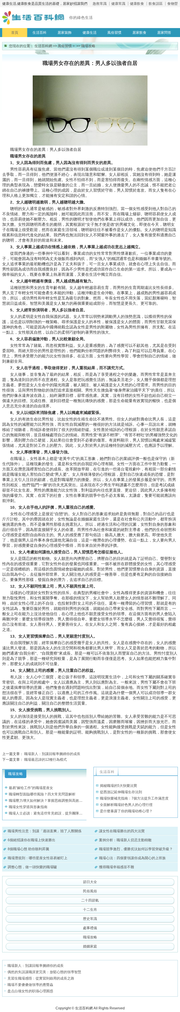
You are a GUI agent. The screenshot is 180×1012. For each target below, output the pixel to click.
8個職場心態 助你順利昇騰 (28, 849)
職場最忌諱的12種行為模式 (45, 759)
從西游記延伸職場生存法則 (121, 792)
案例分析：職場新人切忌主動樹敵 (125, 840)
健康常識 (118, 3)
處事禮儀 (90, 928)
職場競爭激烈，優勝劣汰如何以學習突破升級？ (136, 849)
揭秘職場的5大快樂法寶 (118, 786)
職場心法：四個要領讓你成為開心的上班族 (132, 858)
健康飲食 (137, 3)
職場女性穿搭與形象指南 (28, 807)
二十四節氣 (90, 900)
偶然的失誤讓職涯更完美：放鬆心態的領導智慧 (44, 972)
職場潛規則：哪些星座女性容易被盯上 (37, 858)
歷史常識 (90, 919)
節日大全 (90, 882)
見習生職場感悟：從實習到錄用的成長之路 (40, 978)
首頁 (14, 32)
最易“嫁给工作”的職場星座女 (31, 788)
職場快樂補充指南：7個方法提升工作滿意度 (134, 798)
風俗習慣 (114, 32)
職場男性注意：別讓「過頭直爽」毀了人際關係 (44, 831)
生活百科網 (43, 46)
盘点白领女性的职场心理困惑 (30, 991)
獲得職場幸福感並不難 (116, 867)
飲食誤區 (156, 3)
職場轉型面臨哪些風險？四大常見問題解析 (42, 794)
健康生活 (90, 32)
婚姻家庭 (90, 946)
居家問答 (164, 32)
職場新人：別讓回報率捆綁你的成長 (52, 754)
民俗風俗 (90, 891)
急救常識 (100, 3)
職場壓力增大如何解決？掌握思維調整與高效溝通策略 (51, 800)
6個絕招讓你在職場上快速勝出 (31, 840)
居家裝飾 (65, 32)
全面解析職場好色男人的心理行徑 (126, 805)
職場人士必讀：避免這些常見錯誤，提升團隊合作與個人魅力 (56, 813)
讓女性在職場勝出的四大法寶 (122, 831)
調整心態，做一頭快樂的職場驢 (32, 867)
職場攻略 (88, 46)
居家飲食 (139, 32)
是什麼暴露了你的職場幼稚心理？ (126, 811)
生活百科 (39, 32)
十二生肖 (90, 909)
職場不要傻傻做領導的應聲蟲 (30, 985)
